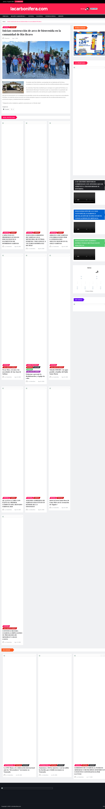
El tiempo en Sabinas (89, 291)
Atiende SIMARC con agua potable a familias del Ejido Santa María (59, 372)
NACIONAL (39, 16)
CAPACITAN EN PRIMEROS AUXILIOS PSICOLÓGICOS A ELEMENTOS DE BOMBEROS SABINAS (10, 239)
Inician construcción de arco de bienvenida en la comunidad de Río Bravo (24, 21)
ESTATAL (31, 16)
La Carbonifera (8, 246)
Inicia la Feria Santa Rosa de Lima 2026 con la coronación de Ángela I (59, 502)
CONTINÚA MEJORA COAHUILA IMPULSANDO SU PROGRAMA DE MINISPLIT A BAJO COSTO (12, 635)
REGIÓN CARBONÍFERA (18, 16)
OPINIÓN (60, 16)
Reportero (7, 38)
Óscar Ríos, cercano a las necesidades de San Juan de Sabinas (11, 372)
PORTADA (5, 16)
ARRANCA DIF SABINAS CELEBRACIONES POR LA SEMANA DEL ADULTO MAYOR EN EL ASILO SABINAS (59, 239)
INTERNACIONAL (51, 16)
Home (4, 21)
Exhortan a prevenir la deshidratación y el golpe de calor (35, 376)
